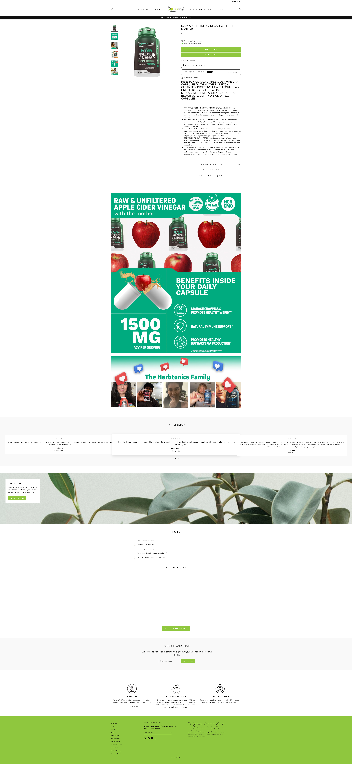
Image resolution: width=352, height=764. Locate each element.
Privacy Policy (115, 741)
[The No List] (132, 689)
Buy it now (211, 55)
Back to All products (177, 628)
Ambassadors (115, 735)
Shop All (158, 9)
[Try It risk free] (220, 689)
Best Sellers (144, 9)
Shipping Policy (116, 754)
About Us (114, 723)
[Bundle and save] (176, 689)
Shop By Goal (196, 9)
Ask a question (211, 169)
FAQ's (113, 729)
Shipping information (211, 165)
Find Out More (131, 706)
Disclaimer (114, 748)
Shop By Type (215, 9)
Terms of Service (116, 745)
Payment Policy (116, 751)
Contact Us (114, 726)
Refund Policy (115, 738)
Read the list (17, 498)
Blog (112, 732)
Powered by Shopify (175, 757)
